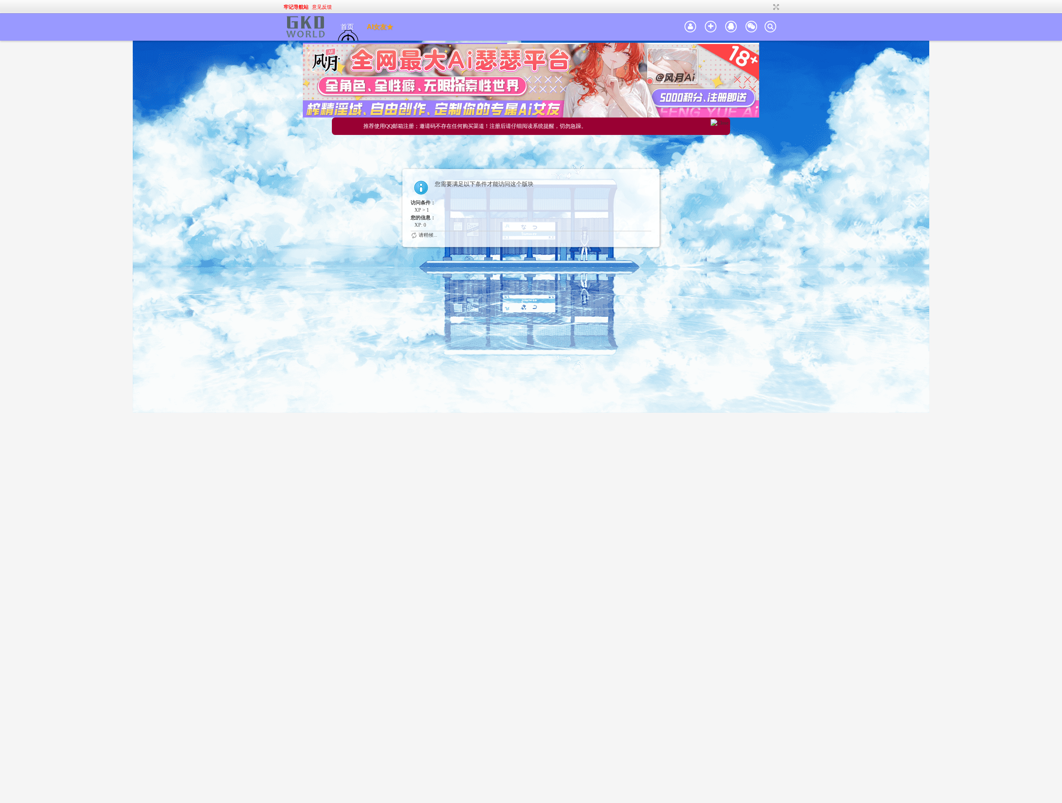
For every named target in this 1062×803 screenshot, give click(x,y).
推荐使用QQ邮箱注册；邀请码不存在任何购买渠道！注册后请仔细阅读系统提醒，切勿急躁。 (475, 126)
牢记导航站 (296, 7)
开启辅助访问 (768, 7)
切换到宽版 (775, 7)
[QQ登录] (730, 27)
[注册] (710, 27)
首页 (347, 26)
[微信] (751, 27)
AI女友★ (380, 26)
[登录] (690, 27)
